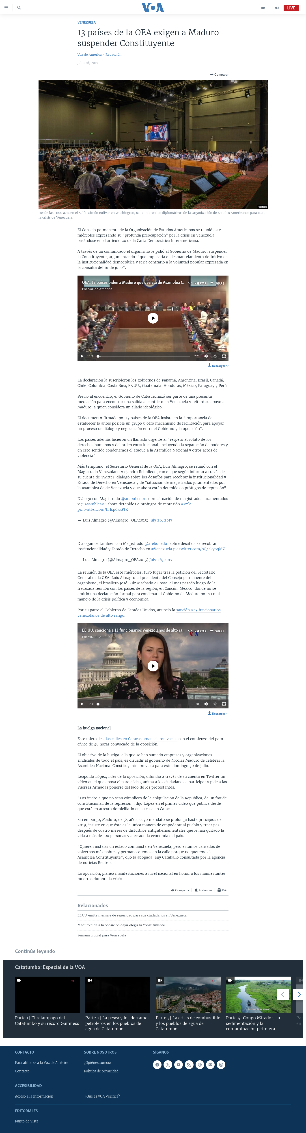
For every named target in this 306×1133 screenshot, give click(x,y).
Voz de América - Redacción (99, 55)
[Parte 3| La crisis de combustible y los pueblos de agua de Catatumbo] (188, 995)
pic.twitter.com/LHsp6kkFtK (103, 509)
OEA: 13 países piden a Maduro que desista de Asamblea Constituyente (144, 283)
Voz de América (100, 289)
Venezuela (87, 22)
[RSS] (189, 1065)
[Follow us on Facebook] (157, 1065)
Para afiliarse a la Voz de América (42, 1063)
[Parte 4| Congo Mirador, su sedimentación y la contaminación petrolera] (258, 995)
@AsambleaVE (93, 504)
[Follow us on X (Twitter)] (168, 1065)
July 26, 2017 (160, 520)
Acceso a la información (34, 1096)
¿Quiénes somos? (97, 1063)
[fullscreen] (224, 356)
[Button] (219, 74)
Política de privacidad (101, 1071)
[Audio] (277, 7)
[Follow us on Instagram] (221, 1065)
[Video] (263, 7)
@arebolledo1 (133, 498)
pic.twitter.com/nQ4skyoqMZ (199, 549)
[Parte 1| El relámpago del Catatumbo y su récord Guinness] (47, 995)
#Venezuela (161, 549)
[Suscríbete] (210, 1065)
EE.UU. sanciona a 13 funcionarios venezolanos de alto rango (135, 630)
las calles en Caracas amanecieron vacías (141, 738)
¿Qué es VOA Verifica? (102, 1096)
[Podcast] (200, 1065)
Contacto (22, 1071)
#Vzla (186, 504)
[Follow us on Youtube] (178, 1065)
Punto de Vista (26, 1122)
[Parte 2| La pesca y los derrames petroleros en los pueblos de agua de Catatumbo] (117, 995)
